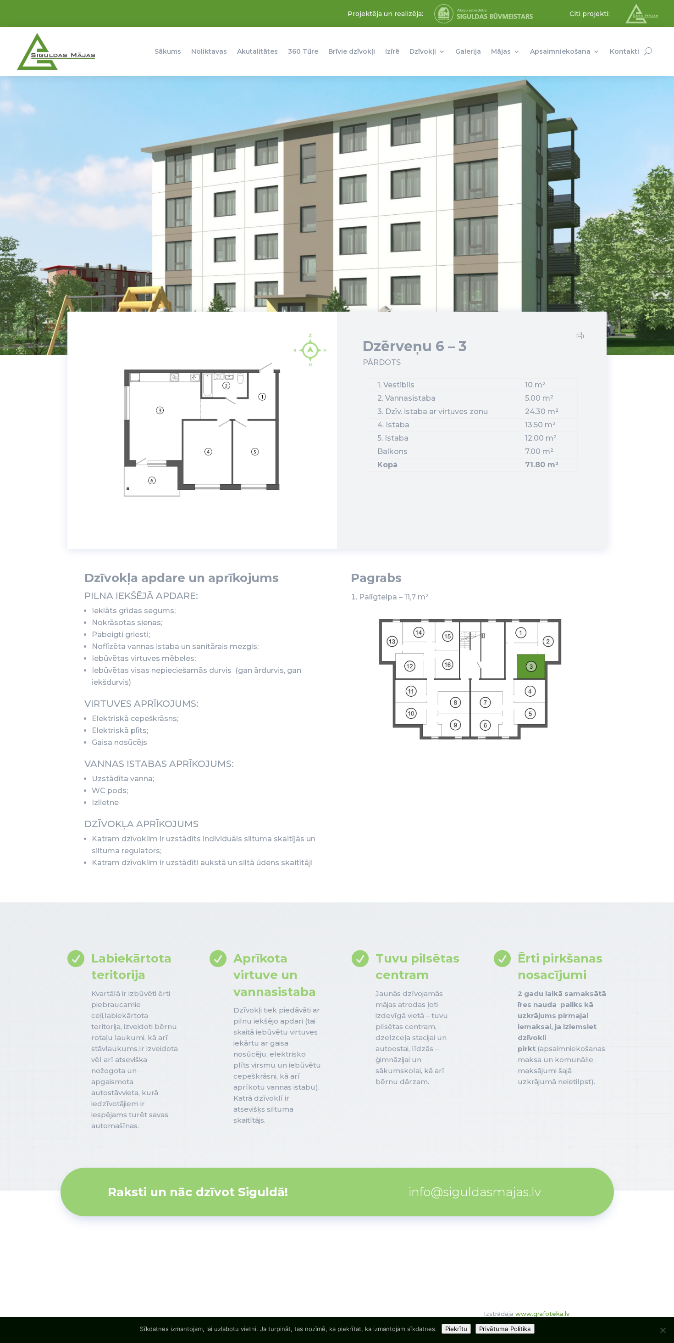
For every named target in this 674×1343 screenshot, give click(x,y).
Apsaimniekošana (560, 51)
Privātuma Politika (505, 1328)
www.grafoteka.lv (542, 1313)
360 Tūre (303, 51)
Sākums (168, 51)
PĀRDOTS (382, 362)
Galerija (468, 51)
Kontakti (624, 51)
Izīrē (392, 51)
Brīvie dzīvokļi (351, 51)
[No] (662, 1330)
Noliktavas (209, 51)
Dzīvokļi (422, 51)
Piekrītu (456, 1328)
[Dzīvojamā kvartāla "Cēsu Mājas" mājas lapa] (641, 21)
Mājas (501, 51)
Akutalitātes (257, 51)
